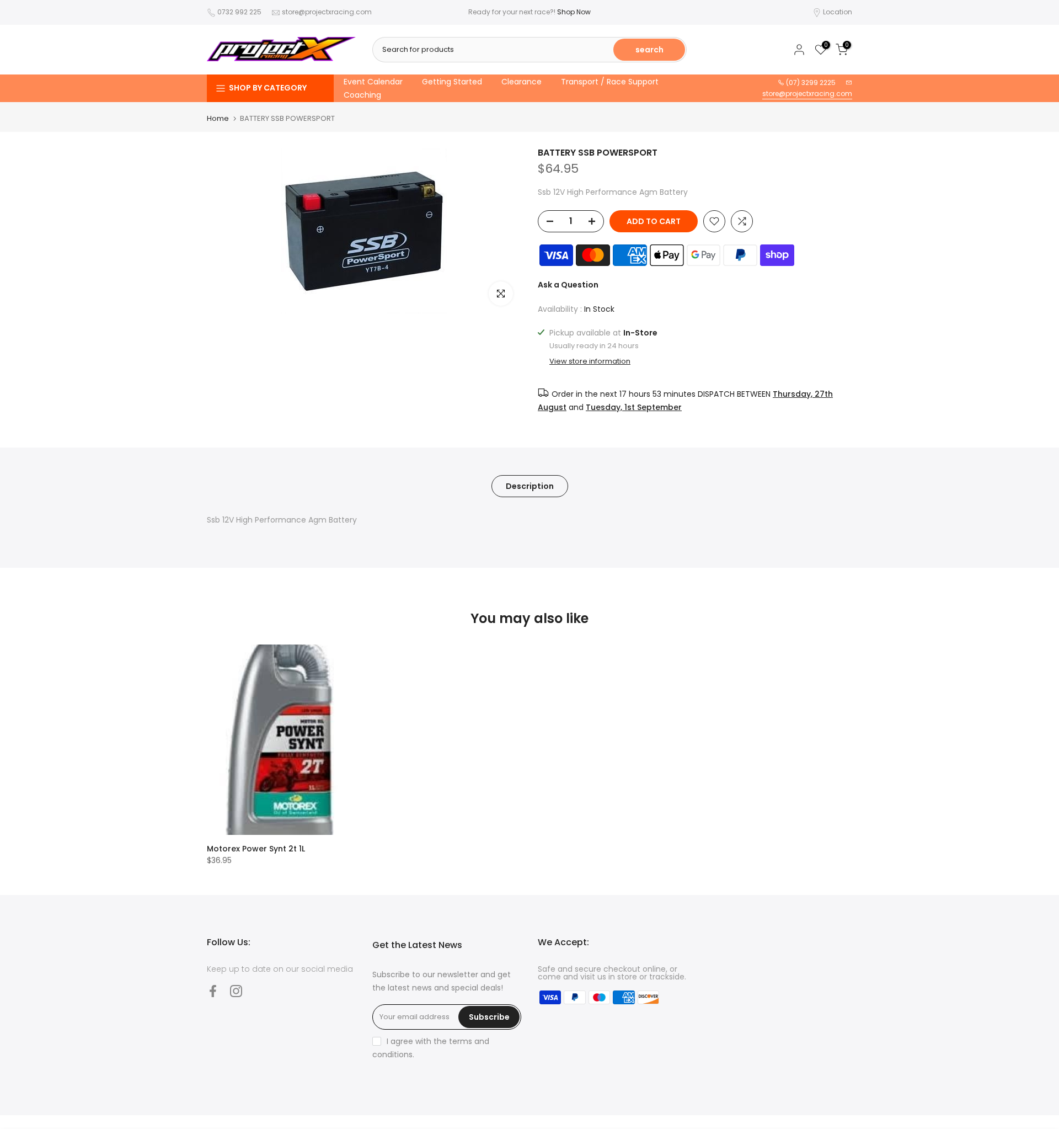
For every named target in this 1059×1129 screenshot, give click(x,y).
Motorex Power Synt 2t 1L (256, 848)
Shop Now (574, 12)
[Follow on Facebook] (213, 990)
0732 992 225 (239, 12)
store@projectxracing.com (327, 12)
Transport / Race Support (610, 81)
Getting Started (452, 81)
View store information (589, 361)
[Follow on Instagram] (236, 990)
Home (218, 118)
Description (530, 485)
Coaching (362, 94)
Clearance (521, 81)
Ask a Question (568, 284)
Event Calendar (373, 81)
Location (837, 12)
